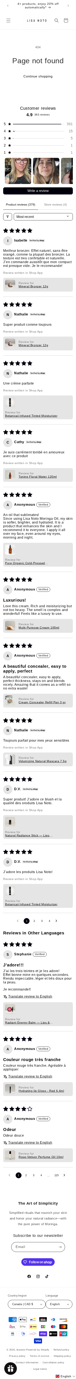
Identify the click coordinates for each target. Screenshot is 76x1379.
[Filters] (7, 216)
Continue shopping (38, 76)
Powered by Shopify (37, 1349)
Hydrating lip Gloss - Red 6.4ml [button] (41, 1090)
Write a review (38, 191)
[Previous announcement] (7, 5)
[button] (8, 20)
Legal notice (40, 1369)
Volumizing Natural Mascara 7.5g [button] (43, 761)
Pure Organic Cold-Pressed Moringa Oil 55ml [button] (25, 563)
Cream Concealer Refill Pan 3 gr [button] (42, 702)
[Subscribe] (60, 1247)
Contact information (27, 1362)
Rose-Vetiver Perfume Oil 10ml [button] (41, 1157)
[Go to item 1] (18, 171)
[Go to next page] (57, 921)
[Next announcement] (68, 5)
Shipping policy (62, 1356)
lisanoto (21, 1349)
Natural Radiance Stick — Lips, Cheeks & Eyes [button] (27, 835)
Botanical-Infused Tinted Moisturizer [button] (31, 415)
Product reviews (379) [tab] (20, 204)
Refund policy (61, 1349)
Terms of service (39, 1356)
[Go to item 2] (46, 171)
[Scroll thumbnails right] (67, 170)
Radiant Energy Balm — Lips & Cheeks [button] (27, 1022)
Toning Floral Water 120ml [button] (38, 476)
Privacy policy (17, 1356)
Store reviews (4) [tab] (55, 204)
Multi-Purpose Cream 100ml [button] (39, 627)
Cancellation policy (53, 1362)
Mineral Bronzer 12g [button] (33, 286)
